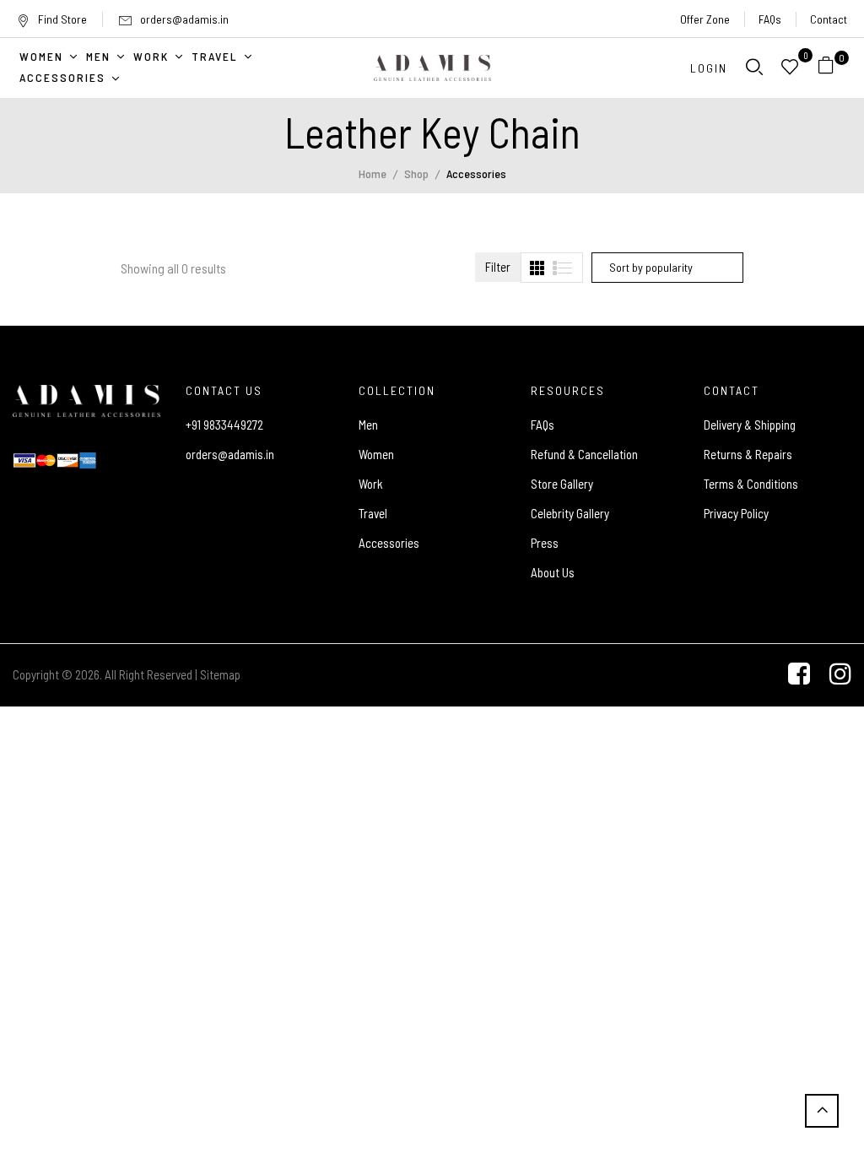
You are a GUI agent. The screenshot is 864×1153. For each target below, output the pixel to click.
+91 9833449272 (224, 424)
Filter (497, 266)
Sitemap (220, 674)
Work (371, 483)
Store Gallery (562, 483)
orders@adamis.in (184, 19)
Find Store (62, 19)
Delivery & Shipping (750, 424)
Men (368, 424)
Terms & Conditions (751, 483)
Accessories (389, 542)
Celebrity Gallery (570, 513)
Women (376, 454)
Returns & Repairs (748, 454)
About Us (553, 572)
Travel (373, 513)
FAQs (770, 19)
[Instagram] (840, 675)
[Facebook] (799, 675)
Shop (416, 173)
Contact (828, 19)
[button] (832, 68)
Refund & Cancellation (584, 454)
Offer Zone (705, 19)
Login (708, 68)
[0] (826, 68)
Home (372, 173)
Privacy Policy (736, 513)
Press (545, 542)
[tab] (537, 268)
